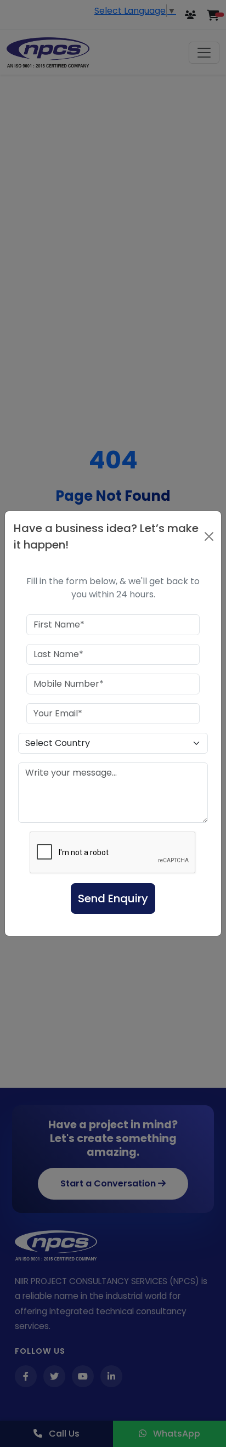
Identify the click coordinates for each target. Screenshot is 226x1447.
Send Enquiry (113, 898)
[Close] (209, 536)
